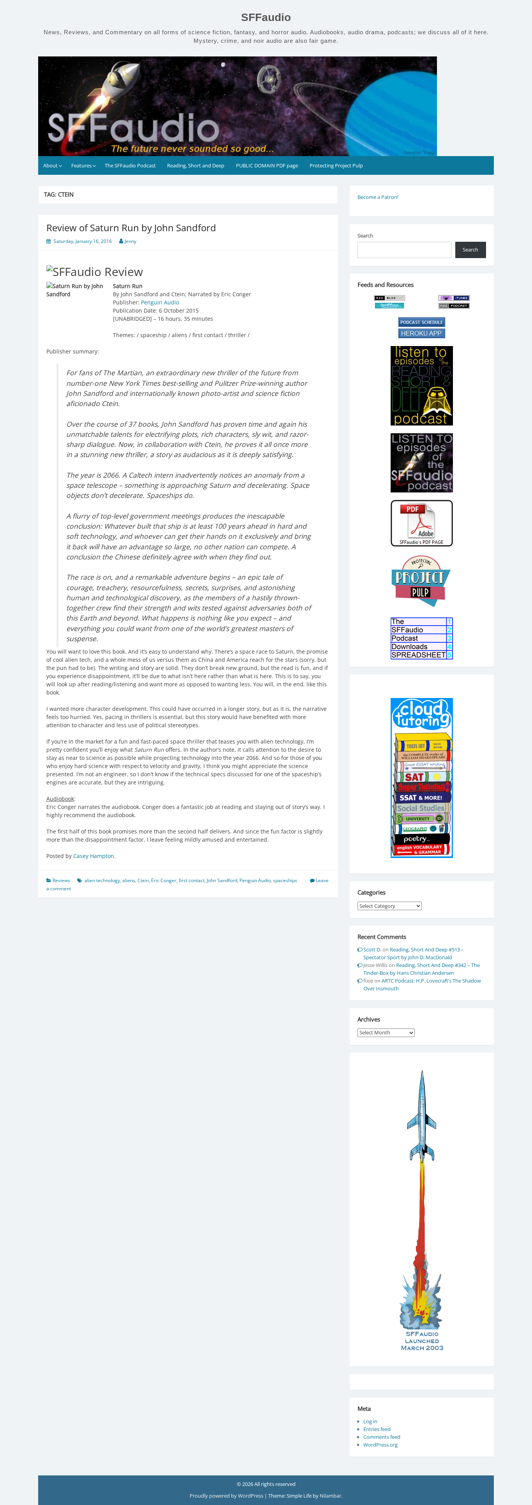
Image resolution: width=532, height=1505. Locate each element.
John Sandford (222, 880)
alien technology (102, 880)
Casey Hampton (93, 856)
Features (81, 165)
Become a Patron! (378, 196)
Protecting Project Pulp (336, 165)
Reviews (61, 880)
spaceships (285, 880)
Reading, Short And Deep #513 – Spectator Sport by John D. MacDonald (413, 953)
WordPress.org (380, 1444)
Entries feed (377, 1429)
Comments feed (381, 1436)
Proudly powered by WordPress (227, 1495)
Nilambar (330, 1495)
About (50, 165)
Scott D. (372, 949)
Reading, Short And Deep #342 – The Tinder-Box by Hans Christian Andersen (421, 969)
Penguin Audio (160, 302)
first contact (191, 880)
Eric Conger (163, 880)
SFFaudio (266, 17)
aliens (128, 880)
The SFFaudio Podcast (130, 165)
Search (365, 235)
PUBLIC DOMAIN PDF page (267, 165)
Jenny (130, 241)
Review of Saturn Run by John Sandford (131, 227)
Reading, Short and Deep (195, 165)
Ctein (143, 880)
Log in (370, 1421)
